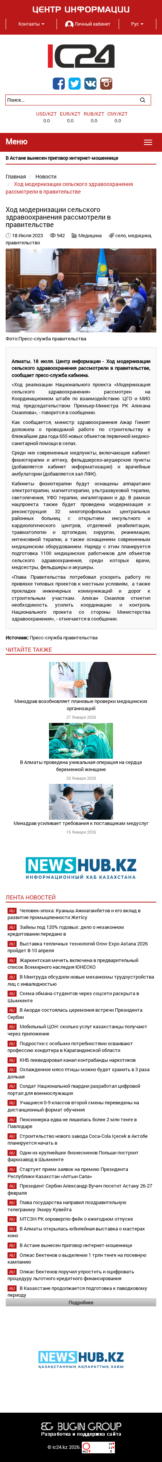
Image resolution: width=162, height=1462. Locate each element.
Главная (16, 176)
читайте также (29, 649)
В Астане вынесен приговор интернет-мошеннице (76, 1245)
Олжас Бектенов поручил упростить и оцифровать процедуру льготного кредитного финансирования (71, 1275)
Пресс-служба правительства (64, 637)
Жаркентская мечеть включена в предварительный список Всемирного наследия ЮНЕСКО (73, 964)
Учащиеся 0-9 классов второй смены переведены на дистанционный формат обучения (73, 1106)
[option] (81, 158)
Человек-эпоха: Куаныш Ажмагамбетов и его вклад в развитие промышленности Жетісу (74, 914)
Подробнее (81, 1302)
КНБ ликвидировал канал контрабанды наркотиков (78, 1059)
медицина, (140, 235)
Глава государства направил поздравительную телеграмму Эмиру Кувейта (67, 1206)
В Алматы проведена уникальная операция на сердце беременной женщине (81, 766)
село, (121, 235)
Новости (46, 176)
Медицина (90, 235)
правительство (23, 242)
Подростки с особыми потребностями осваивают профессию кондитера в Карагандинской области (70, 1047)
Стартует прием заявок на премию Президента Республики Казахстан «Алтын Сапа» (68, 1173)
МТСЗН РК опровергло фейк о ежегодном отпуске (76, 1218)
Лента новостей (31, 897)
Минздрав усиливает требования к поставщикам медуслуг (81, 823)
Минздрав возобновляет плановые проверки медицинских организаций (81, 705)
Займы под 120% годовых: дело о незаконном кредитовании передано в (66, 931)
